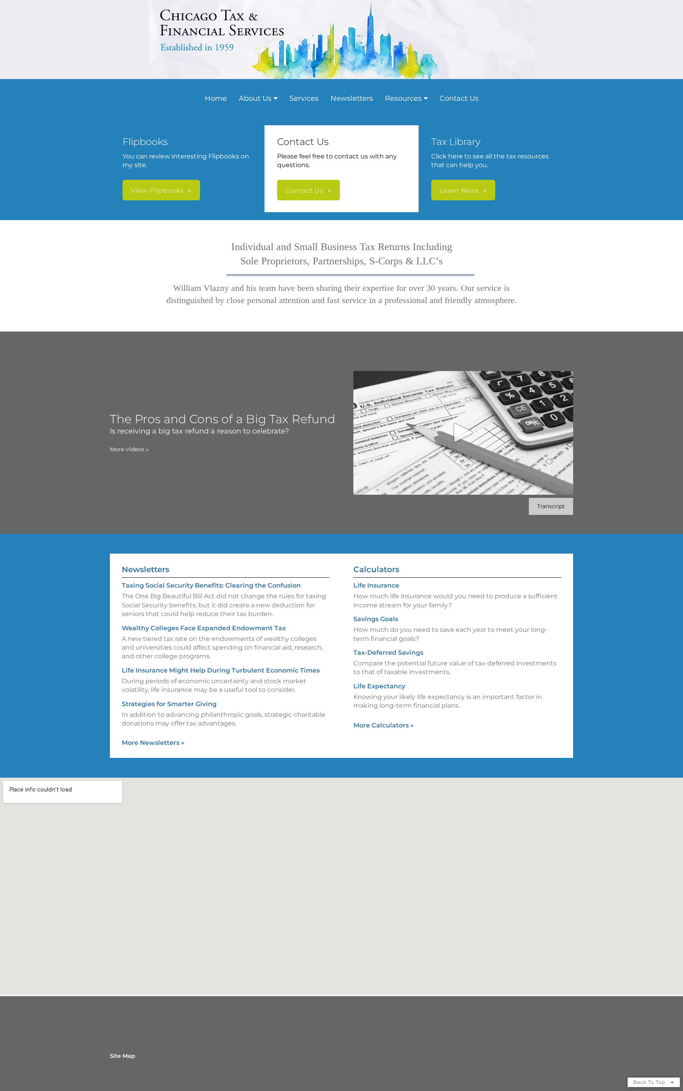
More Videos (129, 449)
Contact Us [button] (304, 190)
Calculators (376, 569)
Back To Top (650, 1082)
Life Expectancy (379, 686)
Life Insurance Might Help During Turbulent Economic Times (221, 670)
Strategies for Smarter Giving (169, 704)
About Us (255, 98)
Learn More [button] (459, 190)
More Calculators (383, 725)
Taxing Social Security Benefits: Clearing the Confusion (211, 585)
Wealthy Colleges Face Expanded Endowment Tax (204, 628)
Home (216, 98)
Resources (403, 98)
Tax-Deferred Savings (388, 652)
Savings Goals (375, 619)
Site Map (122, 1055)
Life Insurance (376, 585)
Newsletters (351, 98)
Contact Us (459, 98)
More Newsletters (153, 742)
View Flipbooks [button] (157, 190)
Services (304, 98)
